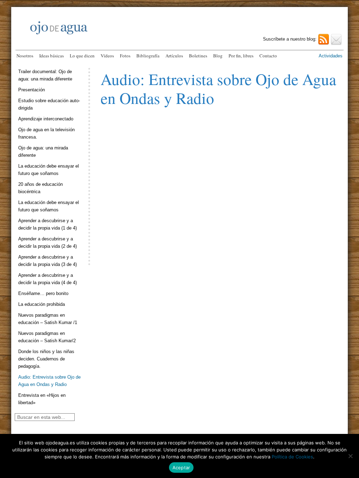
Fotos (125, 55)
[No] (350, 455)
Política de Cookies (292, 456)
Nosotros (24, 55)
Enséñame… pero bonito (43, 293)
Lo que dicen (82, 55)
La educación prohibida (41, 304)
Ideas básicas (51, 55)
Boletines (198, 55)
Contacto (268, 55)
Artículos (174, 55)
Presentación (31, 89)
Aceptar (181, 467)
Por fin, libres (241, 55)
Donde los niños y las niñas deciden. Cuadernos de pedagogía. (46, 359)
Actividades (331, 55)
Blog (218, 55)
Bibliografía (148, 55)
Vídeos (107, 55)
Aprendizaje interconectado (45, 118)
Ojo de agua (99, 34)
